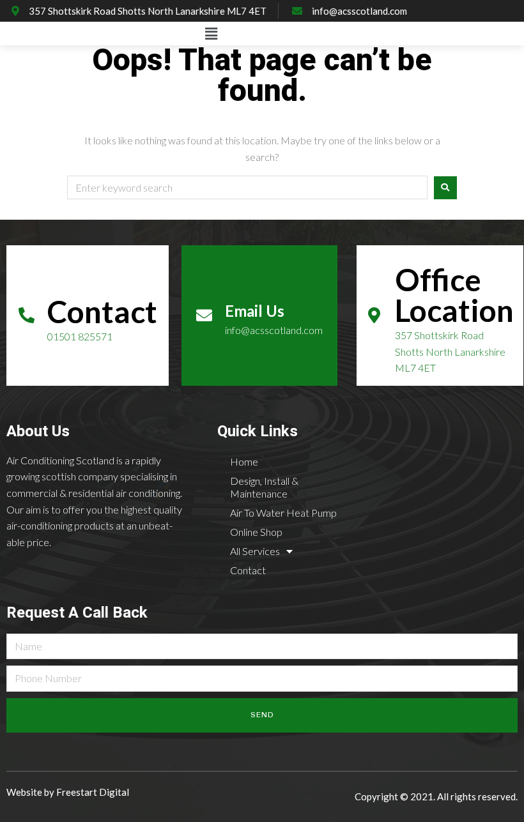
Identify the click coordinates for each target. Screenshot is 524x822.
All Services (255, 551)
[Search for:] (247, 188)
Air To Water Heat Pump (283, 512)
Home (244, 461)
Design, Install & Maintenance (264, 487)
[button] (211, 33)
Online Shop (256, 532)
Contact (248, 570)
